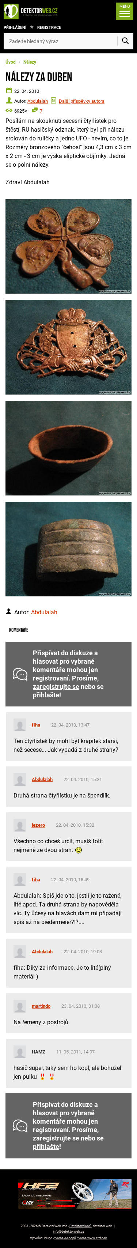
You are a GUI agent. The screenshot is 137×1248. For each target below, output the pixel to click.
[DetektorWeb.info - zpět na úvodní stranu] (32, 11)
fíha (36, 725)
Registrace (49, 27)
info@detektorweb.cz (68, 1231)
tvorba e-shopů (65, 1238)
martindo (41, 1006)
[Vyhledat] (125, 41)
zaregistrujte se (56, 686)
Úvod (10, 62)
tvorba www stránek (92, 1238)
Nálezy (29, 62)
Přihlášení (15, 27)
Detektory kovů (80, 1226)
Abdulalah (37, 101)
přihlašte (46, 695)
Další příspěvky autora (81, 101)
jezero (38, 825)
